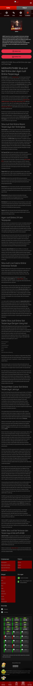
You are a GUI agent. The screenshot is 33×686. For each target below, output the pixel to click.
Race (13, 15)
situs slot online (15, 77)
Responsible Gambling (5, 565)
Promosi (19, 562)
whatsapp (6, 612)
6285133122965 (24, 578)
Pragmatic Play (4, 106)
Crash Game (3, 593)
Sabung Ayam (4, 601)
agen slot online (26, 99)
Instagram (6, 609)
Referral (19, 567)
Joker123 (10, 106)
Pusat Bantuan (4, 570)
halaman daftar (20, 278)
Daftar (8, 8)
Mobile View (18, 51)
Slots (2, 580)
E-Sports (2, 599)
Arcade (2, 596)
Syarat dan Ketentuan (5, 567)
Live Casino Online (13, 101)
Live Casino (6, 15)
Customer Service (14, 548)
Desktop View (17, 56)
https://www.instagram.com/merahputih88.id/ (26, 581)
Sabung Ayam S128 (21, 101)
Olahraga (27, 15)
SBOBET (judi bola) (5, 101)
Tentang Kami (4, 562)
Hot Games (3, 577)
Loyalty (19, 565)
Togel (20, 15)
